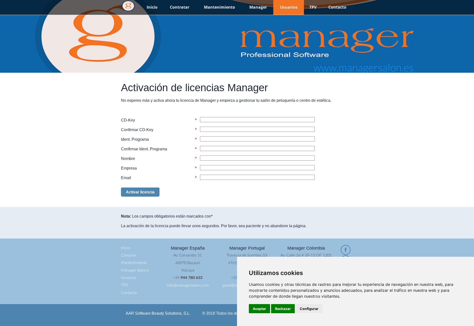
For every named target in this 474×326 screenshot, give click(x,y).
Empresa (129, 168)
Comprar (128, 255)
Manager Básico (135, 270)
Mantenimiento (219, 7)
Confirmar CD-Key (137, 130)
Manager (258, 7)
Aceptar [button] (259, 309)
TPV (312, 7)
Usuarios (288, 7)
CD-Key (128, 120)
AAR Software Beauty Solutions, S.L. (158, 313)
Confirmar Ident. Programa (144, 149)
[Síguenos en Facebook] (345, 250)
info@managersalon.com (188, 285)
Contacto (337, 7)
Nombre (128, 158)
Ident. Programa (135, 139)
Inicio (152, 7)
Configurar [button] (309, 309)
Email (126, 178)
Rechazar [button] (283, 309)
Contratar (179, 7)
